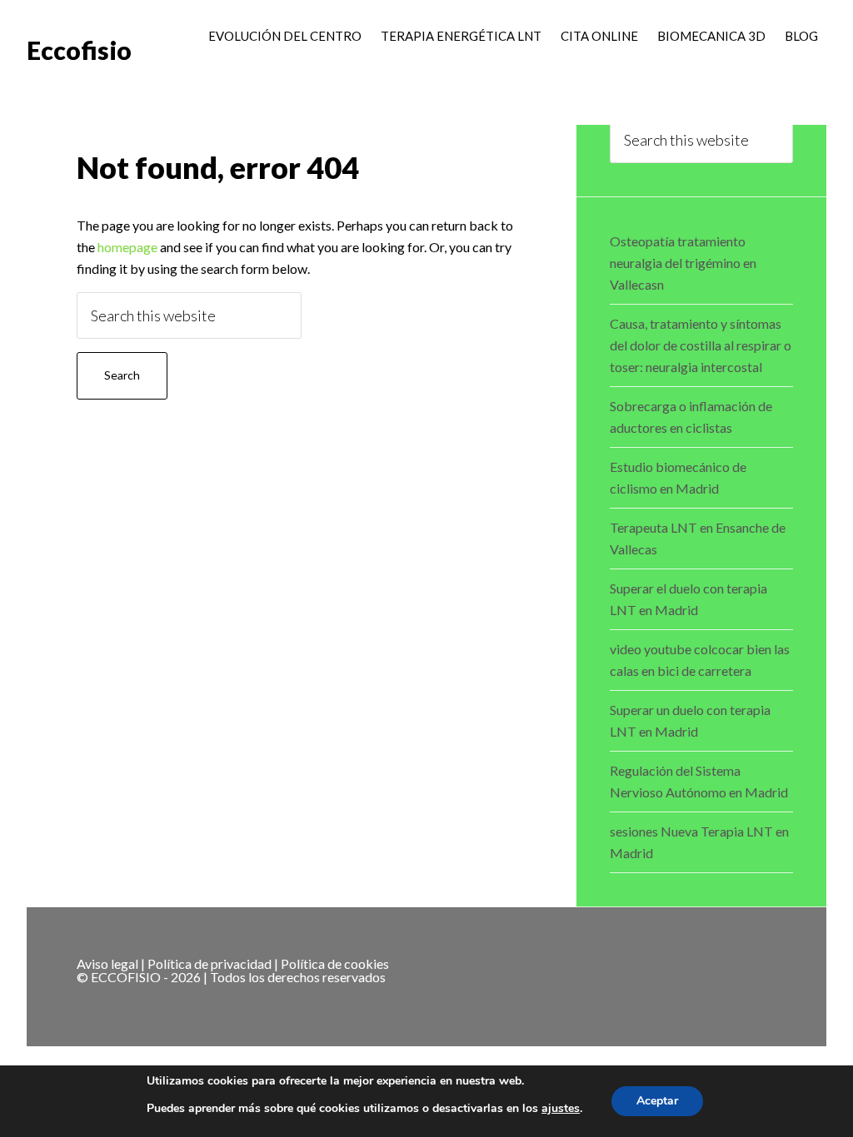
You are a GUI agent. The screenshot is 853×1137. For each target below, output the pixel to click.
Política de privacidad (209, 963)
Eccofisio (79, 50)
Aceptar (657, 1101)
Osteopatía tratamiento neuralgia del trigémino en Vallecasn (683, 262)
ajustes (560, 1108)
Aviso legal (107, 963)
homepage (127, 247)
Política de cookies (335, 963)
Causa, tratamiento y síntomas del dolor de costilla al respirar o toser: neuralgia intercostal (700, 345)
